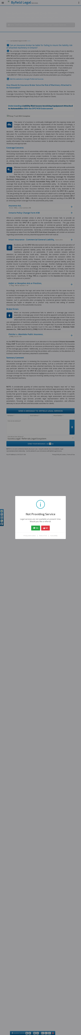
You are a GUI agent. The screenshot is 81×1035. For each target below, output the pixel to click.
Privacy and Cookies (30, 536)
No (46, 528)
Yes (36, 528)
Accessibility (53, 536)
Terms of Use (43, 536)
